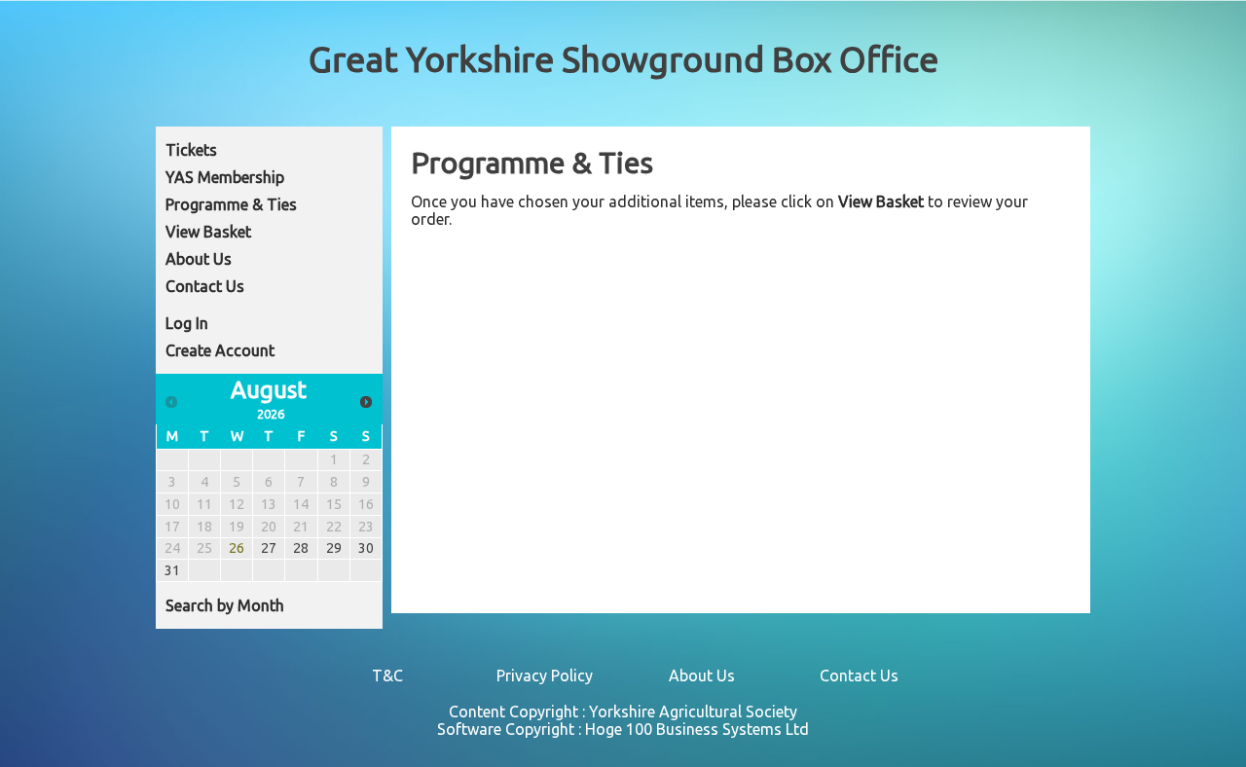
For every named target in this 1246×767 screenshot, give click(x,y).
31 (172, 570)
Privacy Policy (544, 675)
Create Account (220, 350)
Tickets (191, 150)
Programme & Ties (231, 204)
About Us (198, 259)
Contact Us (204, 286)
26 (236, 548)
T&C (387, 675)
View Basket (208, 231)
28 (301, 548)
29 (334, 548)
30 (366, 548)
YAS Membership (224, 177)
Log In (186, 323)
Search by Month (224, 605)
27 (268, 548)
